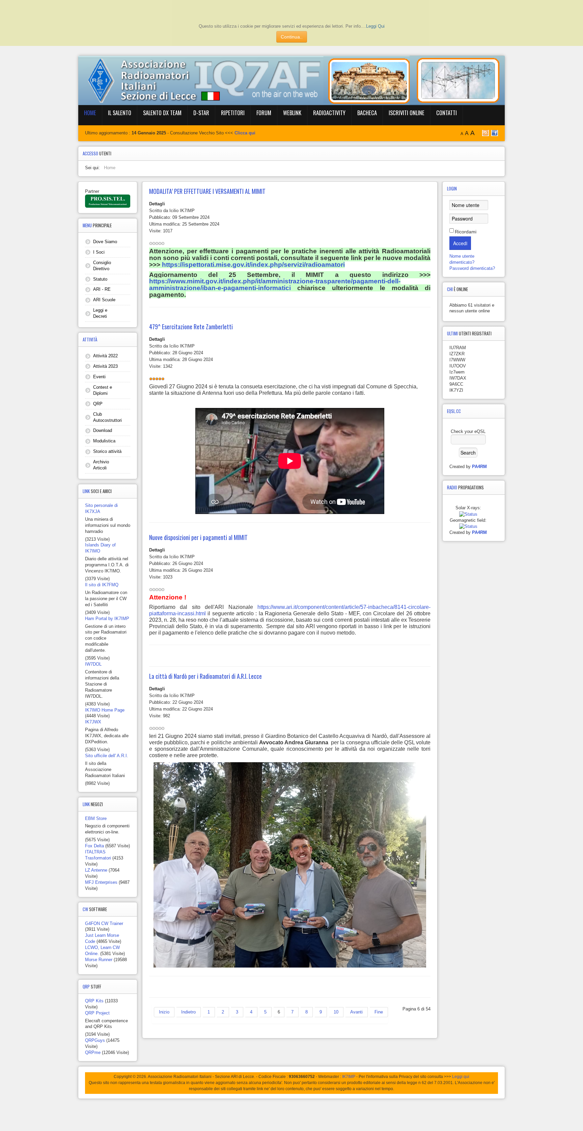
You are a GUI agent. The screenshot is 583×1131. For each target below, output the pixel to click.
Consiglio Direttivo (102, 265)
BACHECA (367, 112)
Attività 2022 (105, 355)
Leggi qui (460, 1077)
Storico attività (107, 451)
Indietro (188, 1011)
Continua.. (292, 37)
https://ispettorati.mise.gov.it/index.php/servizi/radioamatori (253, 264)
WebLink (292, 112)
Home (90, 112)
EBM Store (96, 818)
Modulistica (104, 440)
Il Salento (119, 112)
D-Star (201, 112)
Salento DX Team (162, 112)
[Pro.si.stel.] (107, 200)
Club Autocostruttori (107, 417)
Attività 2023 (105, 366)
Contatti (446, 112)
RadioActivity (329, 112)
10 (336, 1011)
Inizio (164, 1011)
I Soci (99, 252)
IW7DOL (93, 664)
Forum (263, 112)
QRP (98, 403)
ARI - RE (102, 289)
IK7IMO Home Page (104, 710)
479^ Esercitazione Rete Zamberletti (191, 326)
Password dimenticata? (472, 268)
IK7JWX (93, 721)
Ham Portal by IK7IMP (107, 618)
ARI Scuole (104, 299)
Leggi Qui (375, 26)
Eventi (99, 376)
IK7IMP (348, 1077)
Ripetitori (233, 112)
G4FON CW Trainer (104, 923)
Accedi (460, 243)
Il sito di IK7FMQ (101, 584)
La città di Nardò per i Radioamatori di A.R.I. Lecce (205, 676)
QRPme (93, 1052)
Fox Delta (94, 845)
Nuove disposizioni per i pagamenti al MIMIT (198, 537)
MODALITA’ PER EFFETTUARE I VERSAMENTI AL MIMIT (207, 191)
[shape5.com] (291, 1113)
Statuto (100, 279)
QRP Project (97, 1013)
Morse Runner (98, 959)
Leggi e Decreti (100, 313)
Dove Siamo (105, 241)
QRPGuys (95, 1040)
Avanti (356, 1011)
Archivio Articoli (101, 464)
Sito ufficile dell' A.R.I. (106, 755)
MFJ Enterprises (101, 882)
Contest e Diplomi (102, 390)
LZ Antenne (96, 870)
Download (102, 430)
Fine (378, 1011)
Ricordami (465, 231)
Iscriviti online (406, 112)
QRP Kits (94, 1000)
